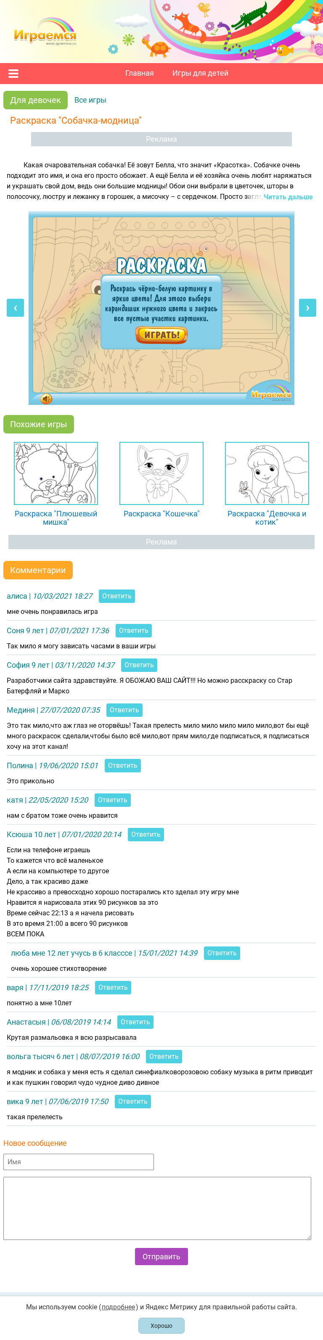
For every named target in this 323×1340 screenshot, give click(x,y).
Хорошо (161, 1325)
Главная (139, 73)
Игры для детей (200, 73)
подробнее (118, 1307)
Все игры (90, 99)
